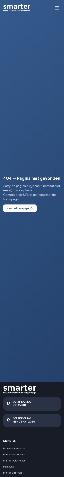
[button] (57, 7)
